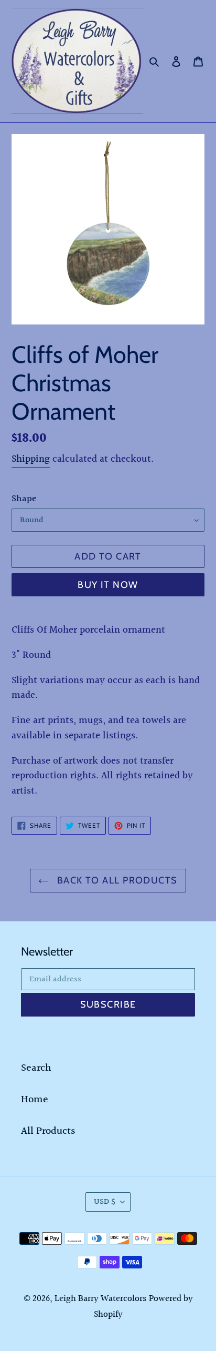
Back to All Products (115, 880)
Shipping (31, 459)
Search (36, 1068)
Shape (24, 499)
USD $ (104, 1201)
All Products (48, 1131)
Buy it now (108, 585)
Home (34, 1099)
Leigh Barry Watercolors (100, 1299)
